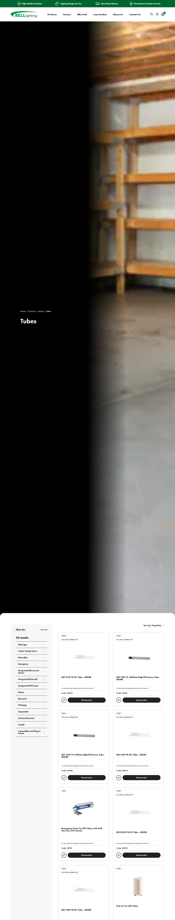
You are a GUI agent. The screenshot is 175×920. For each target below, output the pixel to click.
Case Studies (100, 14)
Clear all (44, 629)
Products (52, 14)
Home (23, 311)
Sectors (67, 14)
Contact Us (134, 14)
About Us (118, 14)
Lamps (41, 311)
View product (86, 700)
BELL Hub (82, 14)
